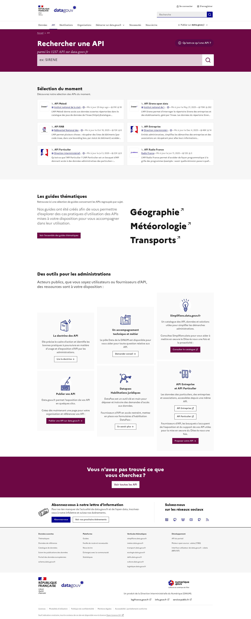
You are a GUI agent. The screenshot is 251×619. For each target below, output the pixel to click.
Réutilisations (66, 25)
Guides (86, 538)
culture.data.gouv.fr (135, 562)
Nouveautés (135, 25)
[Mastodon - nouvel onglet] (175, 520)
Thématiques (43, 538)
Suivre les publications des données (53, 552)
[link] (184, 6)
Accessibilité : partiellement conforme (131, 609)
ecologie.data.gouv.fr (136, 552)
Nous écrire (151, 25)
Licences (41, 609)
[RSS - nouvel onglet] (207, 520)
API (53, 25)
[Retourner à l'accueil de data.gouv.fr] (65, 10)
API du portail (177, 538)
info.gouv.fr (161, 599)
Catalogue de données (47, 548)
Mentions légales (104, 609)
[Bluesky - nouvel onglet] (183, 520)
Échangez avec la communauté (96, 552)
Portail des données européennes (52, 557)
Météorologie (158, 225)
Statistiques (88, 557)
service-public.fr (181, 599)
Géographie (155, 211)
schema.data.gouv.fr (46, 562)
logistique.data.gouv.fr (136, 566)
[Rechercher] (208, 60)
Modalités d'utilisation (58, 609)
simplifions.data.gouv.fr (137, 538)
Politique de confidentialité (82, 609)
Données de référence (47, 543)
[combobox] (185, 14)
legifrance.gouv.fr (140, 599)
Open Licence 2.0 (113, 615)
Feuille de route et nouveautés (95, 543)
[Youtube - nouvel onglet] (191, 520)
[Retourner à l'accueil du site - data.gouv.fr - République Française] (72, 585)
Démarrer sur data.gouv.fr (108, 25)
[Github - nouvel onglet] (199, 520)
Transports (153, 239)
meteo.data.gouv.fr (135, 543)
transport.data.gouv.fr (136, 548)
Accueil (40, 33)
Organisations (84, 25)
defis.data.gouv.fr (134, 557)
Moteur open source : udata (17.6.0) (186, 543)
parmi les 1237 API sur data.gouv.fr (62, 52)
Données (42, 25)
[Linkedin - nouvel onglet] (167, 520)
